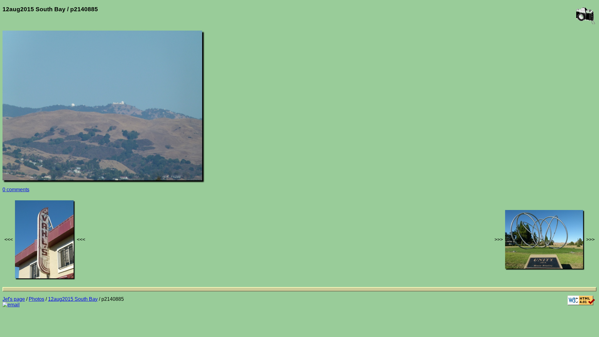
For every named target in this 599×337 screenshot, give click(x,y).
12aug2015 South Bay (73, 299)
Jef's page (13, 299)
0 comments (15, 189)
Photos (36, 299)
